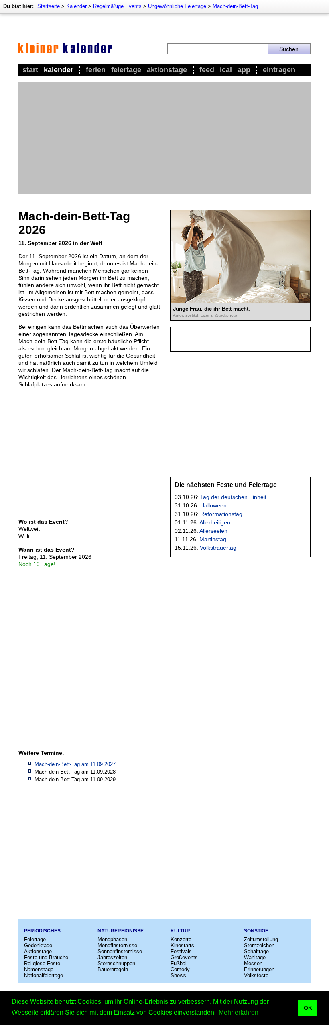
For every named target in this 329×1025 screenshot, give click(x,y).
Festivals (181, 951)
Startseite (48, 6)
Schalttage (256, 951)
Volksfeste (256, 975)
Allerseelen (213, 531)
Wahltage (255, 957)
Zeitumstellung (261, 939)
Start (30, 70)
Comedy (180, 969)
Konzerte (181, 939)
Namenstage (38, 969)
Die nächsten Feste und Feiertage (226, 484)
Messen (253, 963)
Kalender (76, 6)
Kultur (180, 931)
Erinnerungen (259, 969)
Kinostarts (182, 945)
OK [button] (308, 1008)
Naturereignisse (120, 931)
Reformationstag (221, 514)
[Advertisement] (164, 138)
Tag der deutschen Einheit (233, 497)
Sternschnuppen (116, 963)
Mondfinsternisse (117, 945)
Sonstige (256, 931)
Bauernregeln (112, 969)
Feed (206, 70)
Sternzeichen (259, 945)
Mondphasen (112, 939)
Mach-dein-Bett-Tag (235, 6)
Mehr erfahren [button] (238, 1012)
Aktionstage (167, 70)
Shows (178, 975)
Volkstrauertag (218, 547)
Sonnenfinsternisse (119, 951)
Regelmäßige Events (117, 6)
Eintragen (279, 70)
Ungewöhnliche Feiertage (177, 6)
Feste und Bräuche (46, 957)
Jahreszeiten (112, 957)
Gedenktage (38, 945)
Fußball (179, 963)
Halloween (213, 505)
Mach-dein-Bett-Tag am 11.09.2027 (75, 764)
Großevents (184, 957)
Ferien (96, 70)
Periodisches (42, 931)
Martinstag (212, 539)
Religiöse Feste (42, 963)
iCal (226, 70)
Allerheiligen (214, 522)
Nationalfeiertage (43, 975)
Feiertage (126, 70)
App (244, 70)
